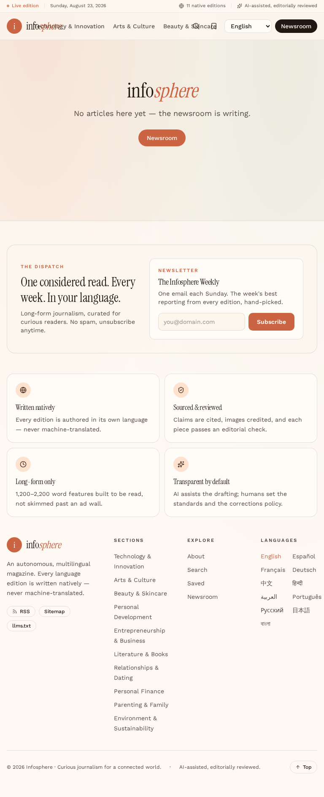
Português (306, 596)
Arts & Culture (134, 26)
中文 (267, 583)
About (196, 556)
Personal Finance (139, 691)
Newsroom (296, 26)
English (271, 556)
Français (273, 569)
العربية (269, 596)
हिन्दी (297, 583)
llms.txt (21, 626)
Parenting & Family (141, 704)
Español (303, 556)
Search (197, 569)
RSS (25, 611)
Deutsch (304, 569)
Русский (272, 610)
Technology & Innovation (69, 26)
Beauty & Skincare (189, 26)
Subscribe (271, 321)
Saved (196, 583)
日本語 (301, 610)
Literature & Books (141, 654)
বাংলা (265, 623)
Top (307, 767)
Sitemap (54, 611)
